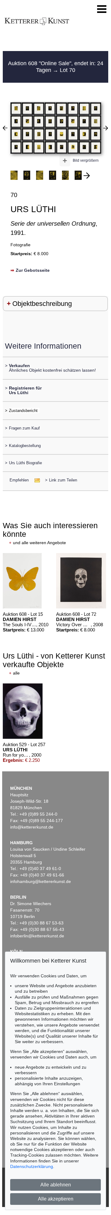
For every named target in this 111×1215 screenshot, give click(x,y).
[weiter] (87, 175)
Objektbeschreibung (42, 303)
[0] (5, 127)
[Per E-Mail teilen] (35, 480)
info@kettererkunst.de (31, 827)
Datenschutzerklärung (31, 1166)
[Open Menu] (101, 9)
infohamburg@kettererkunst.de (40, 881)
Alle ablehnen (55, 1184)
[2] (105, 127)
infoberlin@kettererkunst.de (37, 935)
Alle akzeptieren (55, 1198)
